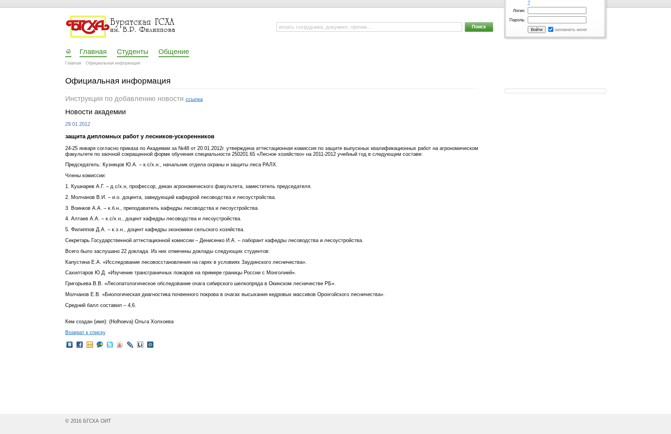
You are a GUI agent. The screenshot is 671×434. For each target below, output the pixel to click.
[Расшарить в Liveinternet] (140, 347)
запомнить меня (571, 29)
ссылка (194, 99)
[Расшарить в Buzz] (100, 347)
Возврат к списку (85, 332)
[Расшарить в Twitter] (110, 347)
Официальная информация (113, 63)
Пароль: (517, 19)
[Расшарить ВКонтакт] (69, 347)
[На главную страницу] (121, 26)
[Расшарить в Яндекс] (120, 347)
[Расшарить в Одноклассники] (89, 347)
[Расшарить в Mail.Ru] (150, 347)
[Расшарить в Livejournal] (130, 347)
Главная (73, 63)
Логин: (519, 10)
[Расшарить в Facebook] (79, 347)
